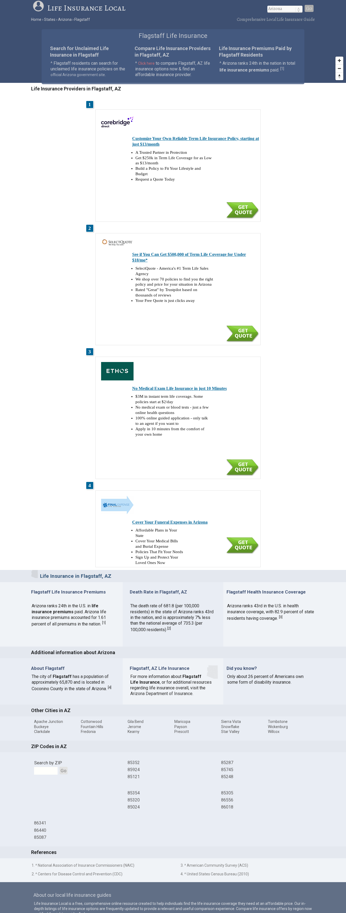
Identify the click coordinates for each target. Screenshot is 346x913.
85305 (227, 792)
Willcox (274, 731)
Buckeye (41, 727)
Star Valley (230, 731)
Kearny (133, 731)
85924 (134, 769)
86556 (227, 800)
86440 (40, 830)
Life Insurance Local (86, 7)
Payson (180, 727)
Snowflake (230, 727)
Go (309, 8)
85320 (134, 800)
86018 (227, 807)
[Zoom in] (339, 60)
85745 (227, 769)
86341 (40, 823)
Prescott (181, 731)
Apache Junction (48, 721)
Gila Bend (136, 721)
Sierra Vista (231, 721)
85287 (227, 762)
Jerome (134, 727)
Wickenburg (278, 727)
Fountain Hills (92, 727)
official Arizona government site (78, 75)
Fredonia (88, 731)
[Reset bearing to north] (339, 76)
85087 (40, 837)
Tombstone (278, 721)
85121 (134, 776)
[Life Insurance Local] (39, 7)
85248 (227, 776)
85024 (134, 807)
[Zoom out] (339, 68)
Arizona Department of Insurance (161, 693)
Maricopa (182, 721)
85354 (134, 792)
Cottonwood (91, 721)
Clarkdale (42, 731)
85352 (134, 762)
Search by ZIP (48, 762)
